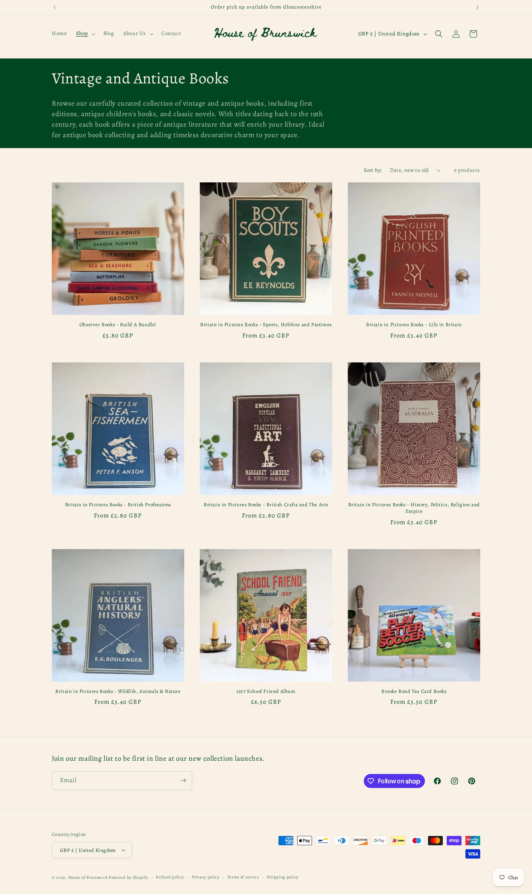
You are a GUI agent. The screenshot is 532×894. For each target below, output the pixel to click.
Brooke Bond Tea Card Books (414, 691)
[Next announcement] (477, 7)
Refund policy (170, 877)
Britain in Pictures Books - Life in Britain (414, 325)
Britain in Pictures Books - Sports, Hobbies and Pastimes (266, 325)
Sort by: (373, 170)
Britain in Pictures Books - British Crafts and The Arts (266, 505)
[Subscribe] (183, 780)
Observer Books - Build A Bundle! (118, 325)
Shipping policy (283, 877)
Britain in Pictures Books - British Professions (118, 505)
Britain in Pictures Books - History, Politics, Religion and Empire (414, 508)
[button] (84, 33)
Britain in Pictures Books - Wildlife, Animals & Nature (117, 691)
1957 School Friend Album (265, 691)
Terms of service (243, 877)
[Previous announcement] (54, 7)
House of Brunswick (88, 877)
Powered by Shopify (128, 877)
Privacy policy (206, 877)
